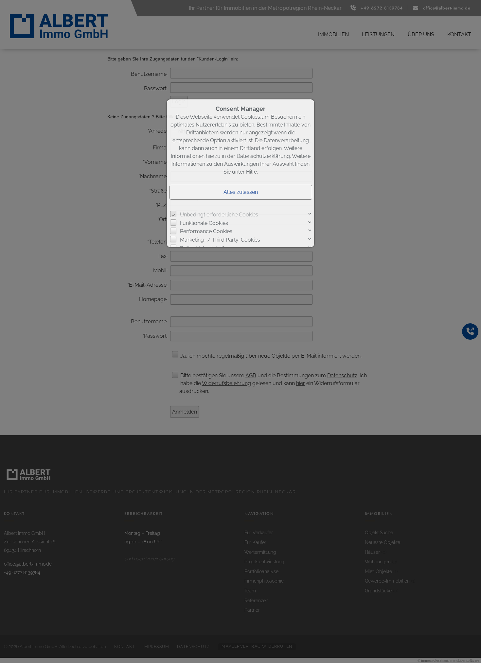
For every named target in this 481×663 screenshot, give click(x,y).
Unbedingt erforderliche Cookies (219, 215)
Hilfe (251, 172)
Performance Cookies (206, 231)
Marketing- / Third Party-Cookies (220, 240)
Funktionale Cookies (204, 223)
